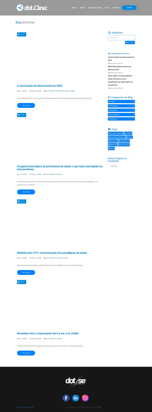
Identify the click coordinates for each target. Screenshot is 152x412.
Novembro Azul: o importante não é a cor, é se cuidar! (48, 333)
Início (74, 8)
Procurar (130, 42)
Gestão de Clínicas (116, 133)
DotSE (99, 407)
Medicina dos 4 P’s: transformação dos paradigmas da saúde (52, 252)
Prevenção (113, 141)
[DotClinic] (66, 397)
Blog (107, 8)
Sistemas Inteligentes (117, 137)
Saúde (122, 101)
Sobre (82, 8)
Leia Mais (27, 105)
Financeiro (122, 110)
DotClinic (128, 133)
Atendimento (122, 114)
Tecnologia (122, 106)
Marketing (122, 119)
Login (129, 8)
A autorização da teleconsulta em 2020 (39, 85)
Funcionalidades (95, 8)
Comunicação (124, 145)
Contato (116, 8)
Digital (112, 148)
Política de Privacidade (25, 407)
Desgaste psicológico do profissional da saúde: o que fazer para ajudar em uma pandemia (60, 168)
